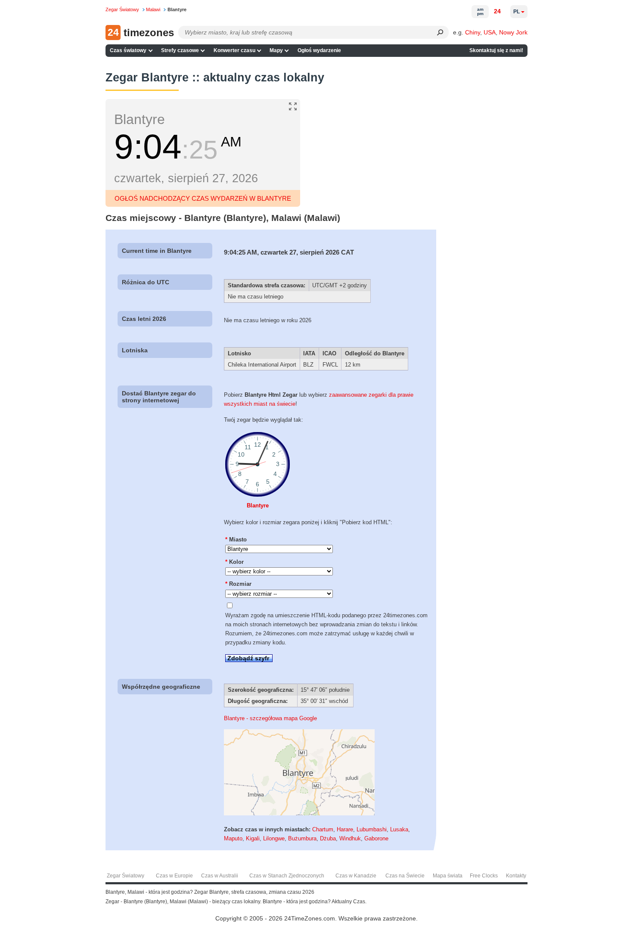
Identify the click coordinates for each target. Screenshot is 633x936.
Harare (345, 829)
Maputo (233, 838)
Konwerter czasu (234, 50)
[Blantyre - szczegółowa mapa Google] (299, 813)
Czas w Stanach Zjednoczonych (286, 876)
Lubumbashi (372, 829)
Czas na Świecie (405, 876)
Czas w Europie (174, 876)
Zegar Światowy (125, 876)
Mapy (276, 50)
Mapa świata (447, 876)
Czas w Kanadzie (355, 876)
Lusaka (399, 829)
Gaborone (376, 838)
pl (516, 12)
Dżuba (328, 838)
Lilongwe (274, 838)
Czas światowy (128, 50)
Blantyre (258, 505)
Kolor (234, 562)
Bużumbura (302, 838)
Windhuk (350, 838)
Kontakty (516, 876)
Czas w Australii (219, 876)
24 (497, 11)
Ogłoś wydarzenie (319, 50)
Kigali (253, 838)
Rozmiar (238, 584)
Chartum (322, 829)
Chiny (472, 32)
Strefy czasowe (180, 50)
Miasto (236, 539)
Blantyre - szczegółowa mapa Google (270, 718)
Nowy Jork (513, 32)
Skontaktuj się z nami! (496, 50)
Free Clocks (484, 876)
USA (490, 32)
